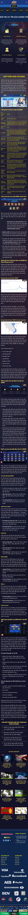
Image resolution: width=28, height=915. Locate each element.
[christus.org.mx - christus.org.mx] (14, 2)
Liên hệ (3, 862)
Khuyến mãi (4, 864)
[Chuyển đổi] (2, 727)
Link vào (17, 859)
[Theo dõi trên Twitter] (8, 840)
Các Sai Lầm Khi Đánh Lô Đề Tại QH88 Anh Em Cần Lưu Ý (21, 818)
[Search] (26, 2)
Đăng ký (17, 857)
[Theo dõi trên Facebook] (4, 840)
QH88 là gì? (4, 857)
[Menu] (2, 2)
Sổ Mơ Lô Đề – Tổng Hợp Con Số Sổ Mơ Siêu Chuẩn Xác (21, 782)
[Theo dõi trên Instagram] (6, 840)
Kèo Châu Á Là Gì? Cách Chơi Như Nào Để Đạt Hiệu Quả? (7, 782)
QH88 (2, 80)
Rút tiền (17, 864)
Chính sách (4, 859)
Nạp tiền (17, 862)
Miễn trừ (3, 861)
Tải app (17, 861)
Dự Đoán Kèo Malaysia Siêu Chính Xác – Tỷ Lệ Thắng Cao (7, 765)
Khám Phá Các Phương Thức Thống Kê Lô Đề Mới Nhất (7, 818)
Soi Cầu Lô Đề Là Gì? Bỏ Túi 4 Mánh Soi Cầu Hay (7, 799)
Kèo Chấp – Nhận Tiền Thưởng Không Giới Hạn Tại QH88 (21, 800)
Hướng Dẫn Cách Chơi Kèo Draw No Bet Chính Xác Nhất (21, 765)
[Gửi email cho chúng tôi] (10, 840)
